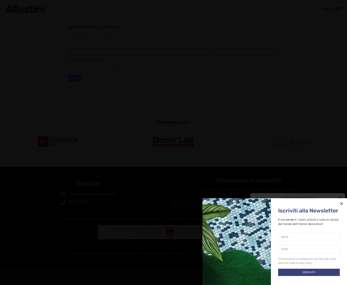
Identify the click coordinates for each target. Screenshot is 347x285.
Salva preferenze (326, 270)
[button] (340, 198)
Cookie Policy (289, 278)
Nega (295, 270)
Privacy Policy (304, 278)
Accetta (266, 270)
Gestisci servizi (263, 261)
